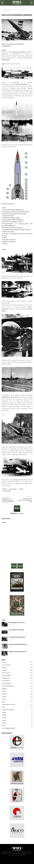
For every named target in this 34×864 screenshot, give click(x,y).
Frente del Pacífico (17, 683)
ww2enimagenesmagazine (17, 728)
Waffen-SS (17, 694)
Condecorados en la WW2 (17, 704)
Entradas (21, 489)
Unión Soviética (17, 681)
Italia (17, 707)
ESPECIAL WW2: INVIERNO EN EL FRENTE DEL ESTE (16, 623)
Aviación (17, 696)
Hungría (17, 723)
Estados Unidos (17, 678)
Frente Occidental (6, 491)
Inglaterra (17, 688)
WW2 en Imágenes (20, 513)
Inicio (4, 9)
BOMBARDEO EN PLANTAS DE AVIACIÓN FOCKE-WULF (17, 652)
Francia (17, 699)
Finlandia (17, 715)
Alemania (8, 9)
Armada (17, 691)
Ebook (17, 725)
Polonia (17, 720)
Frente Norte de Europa (17, 709)
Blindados (17, 670)
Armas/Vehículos (13, 489)
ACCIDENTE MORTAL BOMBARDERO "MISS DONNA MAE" (17, 644)
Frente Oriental (17, 673)
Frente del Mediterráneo (17, 686)
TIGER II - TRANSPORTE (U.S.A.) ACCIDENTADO (16, 630)
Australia (17, 717)
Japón (17, 702)
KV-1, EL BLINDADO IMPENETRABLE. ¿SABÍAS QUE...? (17, 637)
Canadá (17, 712)
